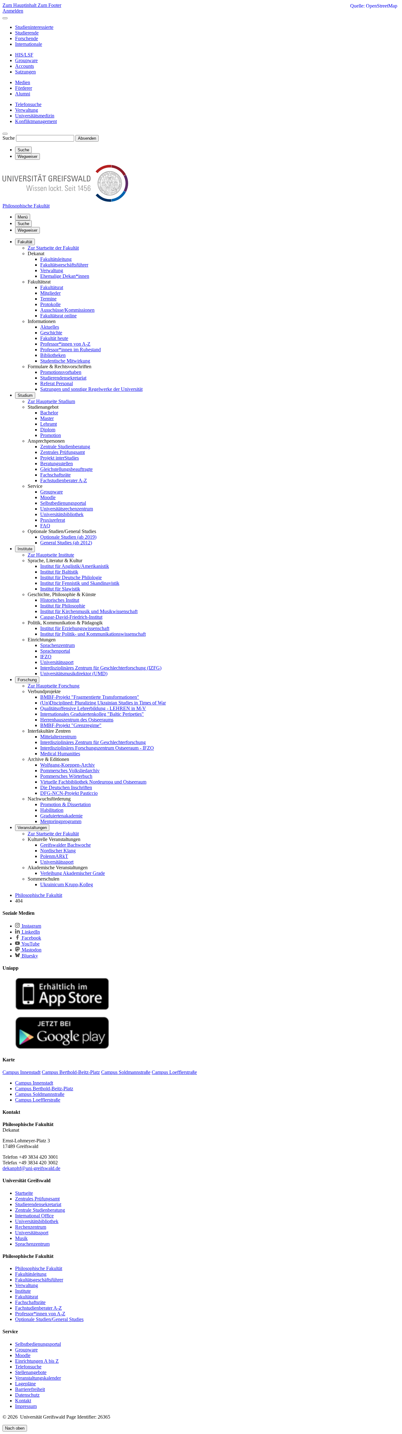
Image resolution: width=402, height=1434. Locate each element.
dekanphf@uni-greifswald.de (31, 1168)
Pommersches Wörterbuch (66, 776)
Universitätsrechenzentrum (66, 508)
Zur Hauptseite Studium (51, 401)
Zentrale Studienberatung (65, 446)
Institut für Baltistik (59, 571)
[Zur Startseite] (65, 200)
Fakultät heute (54, 338)
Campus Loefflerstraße (37, 1099)
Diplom (47, 429)
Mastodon (30, 949)
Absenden (87, 138)
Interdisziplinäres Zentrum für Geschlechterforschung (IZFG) (100, 668)
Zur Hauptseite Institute (51, 555)
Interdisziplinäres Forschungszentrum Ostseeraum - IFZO (97, 748)
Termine (48, 298)
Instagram (30, 926)
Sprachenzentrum (57, 645)
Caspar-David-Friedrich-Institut (71, 617)
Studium (25, 395)
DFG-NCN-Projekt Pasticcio (69, 793)
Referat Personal (56, 383)
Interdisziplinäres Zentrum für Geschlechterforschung (93, 742)
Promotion (50, 435)
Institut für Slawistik (60, 588)
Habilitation (51, 810)
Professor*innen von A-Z (65, 344)
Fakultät (25, 242)
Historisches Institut (59, 600)
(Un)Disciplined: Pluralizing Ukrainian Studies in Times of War (103, 702)
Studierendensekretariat (63, 377)
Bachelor (49, 412)
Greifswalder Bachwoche (65, 845)
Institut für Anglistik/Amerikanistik (74, 566)
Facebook (30, 938)
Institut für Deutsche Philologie (71, 577)
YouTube (30, 943)
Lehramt (48, 424)
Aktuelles (49, 327)
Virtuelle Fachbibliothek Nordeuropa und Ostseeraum (93, 781)
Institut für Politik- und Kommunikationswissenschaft (93, 634)
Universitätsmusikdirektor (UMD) (73, 673)
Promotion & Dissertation (65, 804)
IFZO (46, 656)
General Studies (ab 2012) (66, 542)
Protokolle (50, 304)
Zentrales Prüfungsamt (62, 452)
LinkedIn (30, 932)
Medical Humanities (60, 753)
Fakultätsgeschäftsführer (64, 264)
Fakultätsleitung (56, 259)
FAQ (45, 525)
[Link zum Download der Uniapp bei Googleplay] (62, 1047)
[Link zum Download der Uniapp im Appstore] (62, 1008)
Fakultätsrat (51, 287)
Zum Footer (49, 5)
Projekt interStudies (59, 458)
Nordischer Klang (58, 850)
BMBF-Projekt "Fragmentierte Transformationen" (89, 697)
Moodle (48, 497)
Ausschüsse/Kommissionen (67, 310)
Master (47, 418)
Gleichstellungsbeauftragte (66, 469)
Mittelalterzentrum (58, 736)
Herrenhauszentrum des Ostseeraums (76, 719)
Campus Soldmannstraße (39, 1094)
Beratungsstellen (56, 463)
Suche (9, 138)
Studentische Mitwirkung (65, 361)
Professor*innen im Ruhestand (70, 349)
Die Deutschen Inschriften (66, 787)
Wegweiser (27, 230)
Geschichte (51, 332)
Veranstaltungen (32, 827)
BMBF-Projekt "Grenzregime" (70, 725)
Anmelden (13, 10)
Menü (23, 217)
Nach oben (14, 1428)
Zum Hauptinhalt (20, 5)
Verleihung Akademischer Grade (72, 873)
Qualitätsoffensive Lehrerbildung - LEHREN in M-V (93, 708)
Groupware (51, 491)
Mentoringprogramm (60, 821)
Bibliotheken (53, 355)
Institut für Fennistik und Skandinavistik (79, 583)
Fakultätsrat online (58, 315)
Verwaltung (51, 270)
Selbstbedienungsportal (63, 503)
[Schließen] (5, 18)
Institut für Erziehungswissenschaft (74, 628)
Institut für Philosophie (62, 605)
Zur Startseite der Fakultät (53, 248)
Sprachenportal (55, 651)
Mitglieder (50, 293)
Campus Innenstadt (34, 1083)
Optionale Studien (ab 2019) (68, 537)
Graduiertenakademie (61, 815)
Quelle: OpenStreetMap (373, 5)
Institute (25, 549)
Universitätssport (56, 662)
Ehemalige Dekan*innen (64, 276)
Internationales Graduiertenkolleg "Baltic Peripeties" (92, 714)
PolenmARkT (54, 856)
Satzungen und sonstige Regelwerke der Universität (91, 389)
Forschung (27, 679)
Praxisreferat (52, 520)
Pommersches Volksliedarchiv (70, 770)
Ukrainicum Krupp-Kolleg (66, 884)
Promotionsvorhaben (60, 372)
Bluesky (29, 955)
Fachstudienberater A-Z (63, 480)
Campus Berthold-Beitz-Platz (44, 1088)
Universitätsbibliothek (62, 514)
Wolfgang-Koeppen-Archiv (67, 765)
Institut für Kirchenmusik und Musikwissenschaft (89, 611)
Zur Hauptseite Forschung (53, 685)
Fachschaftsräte (55, 474)
